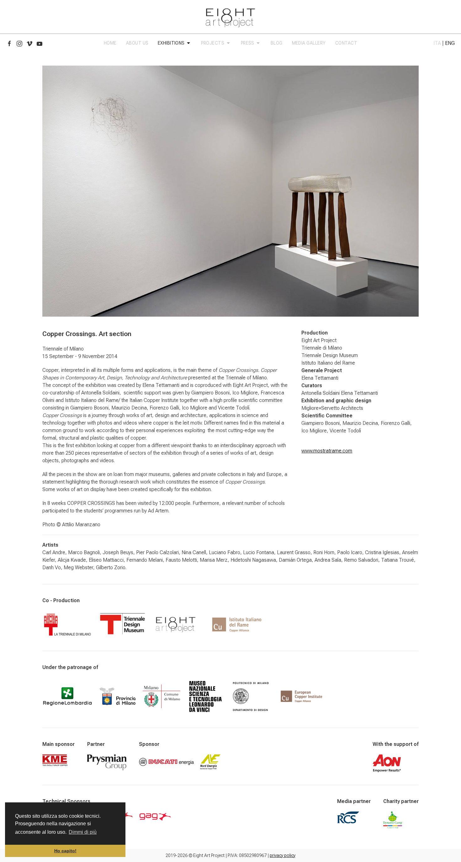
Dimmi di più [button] (83, 832)
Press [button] (248, 43)
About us (137, 43)
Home (110, 43)
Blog (277, 43)
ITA (437, 43)
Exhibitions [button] (172, 43)
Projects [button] (213, 43)
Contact (346, 43)
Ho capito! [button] (65, 850)
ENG (450, 43)
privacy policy (282, 855)
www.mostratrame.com (326, 451)
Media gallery (309, 43)
